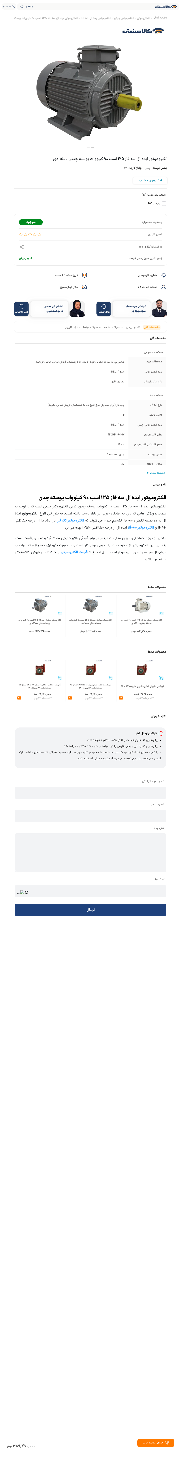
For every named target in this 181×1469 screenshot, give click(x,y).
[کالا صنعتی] (166, 6)
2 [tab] (88, 147)
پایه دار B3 (154, 204)
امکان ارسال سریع (69, 287)
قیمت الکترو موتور (74, 552)
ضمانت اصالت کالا (147, 287)
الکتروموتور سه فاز (141, 527)
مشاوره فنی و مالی (147, 275)
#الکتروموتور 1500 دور (150, 181)
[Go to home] (160, 18)
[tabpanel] (90, 86)
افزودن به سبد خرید (153, 1443)
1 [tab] (92, 147)
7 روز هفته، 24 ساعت (66, 275)
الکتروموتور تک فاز (70, 520)
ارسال (91, 910)
